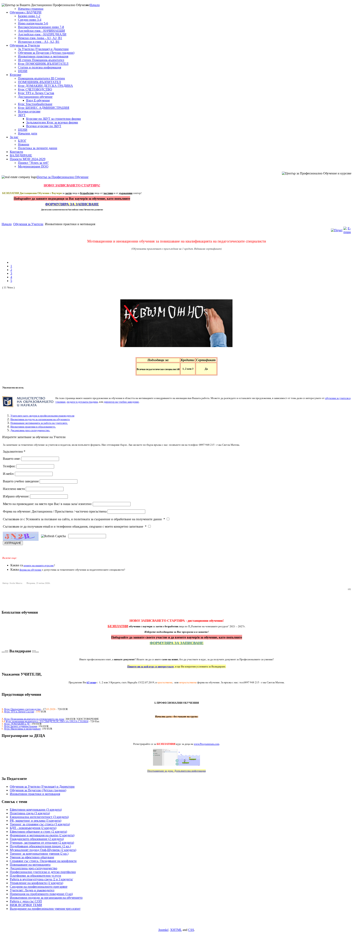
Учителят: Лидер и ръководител (32, 890)
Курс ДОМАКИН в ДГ (17, 724)
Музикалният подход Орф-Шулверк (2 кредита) (43, 850)
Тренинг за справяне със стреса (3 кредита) (40, 824)
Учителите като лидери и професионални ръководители (42, 415)
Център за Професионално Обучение (62, 177)
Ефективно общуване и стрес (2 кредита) (38, 831)
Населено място (14, 489)
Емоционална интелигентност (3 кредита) (39, 817)
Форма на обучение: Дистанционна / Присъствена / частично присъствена (55, 511)
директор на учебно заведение (121, 402)
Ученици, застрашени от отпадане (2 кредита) (42, 842)
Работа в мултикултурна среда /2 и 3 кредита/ (41, 879)
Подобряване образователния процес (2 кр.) (40, 846)
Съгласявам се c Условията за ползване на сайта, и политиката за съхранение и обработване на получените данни (84, 519)
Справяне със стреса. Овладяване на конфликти (43, 861)
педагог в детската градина (82, 402)
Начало (7, 224)
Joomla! (163, 930)
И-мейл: (9, 473)
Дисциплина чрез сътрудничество (33, 868)
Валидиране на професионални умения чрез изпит (45, 908)
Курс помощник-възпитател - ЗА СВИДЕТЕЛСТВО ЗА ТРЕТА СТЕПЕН (47, 721)
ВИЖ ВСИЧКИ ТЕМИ (26, 905)
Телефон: (9, 466)
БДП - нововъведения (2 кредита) (33, 828)
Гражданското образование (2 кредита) (37, 839)
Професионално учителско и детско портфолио (43, 872)
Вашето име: (12, 458)
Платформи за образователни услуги (35, 875)
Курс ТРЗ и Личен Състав (19, 711)
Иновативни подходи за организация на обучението (40, 419)
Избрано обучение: (16, 496)
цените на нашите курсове (38, 565)
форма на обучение (30, 569)
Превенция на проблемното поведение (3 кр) (41, 894)
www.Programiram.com (206, 744)
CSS (191, 930)
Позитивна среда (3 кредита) (30, 813)
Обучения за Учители (28, 224)
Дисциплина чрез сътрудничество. (30, 430)
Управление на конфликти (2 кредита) (36, 883)
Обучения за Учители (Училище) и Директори (42, 786)
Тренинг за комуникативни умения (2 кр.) (39, 853)
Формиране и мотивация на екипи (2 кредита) (42, 835)
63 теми (91, 682)
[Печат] (337, 230)
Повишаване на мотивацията (30, 864)
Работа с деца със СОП (26, 901)
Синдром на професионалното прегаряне (38, 886)
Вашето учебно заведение (21, 481)
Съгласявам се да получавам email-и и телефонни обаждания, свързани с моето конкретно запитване (74, 526)
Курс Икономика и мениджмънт (22, 728)
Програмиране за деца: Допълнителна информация (176, 771)
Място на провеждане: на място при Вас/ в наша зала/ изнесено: (48, 504)
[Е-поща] (347, 232)
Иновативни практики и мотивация (35, 794)
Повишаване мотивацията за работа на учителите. (39, 423)
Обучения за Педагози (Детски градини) (38, 790)
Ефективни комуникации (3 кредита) (36, 809)
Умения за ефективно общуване (32, 857)
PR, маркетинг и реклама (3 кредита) (35, 820)
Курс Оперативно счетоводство (22, 709)
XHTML (176, 930)
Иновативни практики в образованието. (33, 426)
